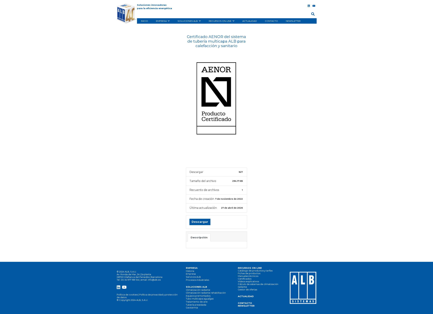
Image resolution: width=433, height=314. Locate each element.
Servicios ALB (193, 277)
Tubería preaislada (196, 305)
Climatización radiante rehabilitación (206, 293)
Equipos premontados (198, 296)
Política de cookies (127, 294)
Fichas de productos (249, 273)
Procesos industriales (197, 280)
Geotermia (192, 307)
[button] (313, 14)
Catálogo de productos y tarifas (255, 270)
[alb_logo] (128, 13)
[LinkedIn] (308, 5)
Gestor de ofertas (247, 289)
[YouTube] (313, 5)
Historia (190, 271)
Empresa (191, 274)
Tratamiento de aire (197, 301)
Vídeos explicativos (248, 281)
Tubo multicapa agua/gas (199, 298)
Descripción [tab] (199, 237)
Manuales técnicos (248, 276)
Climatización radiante (198, 290)
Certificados (244, 278)
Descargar (200, 221)
